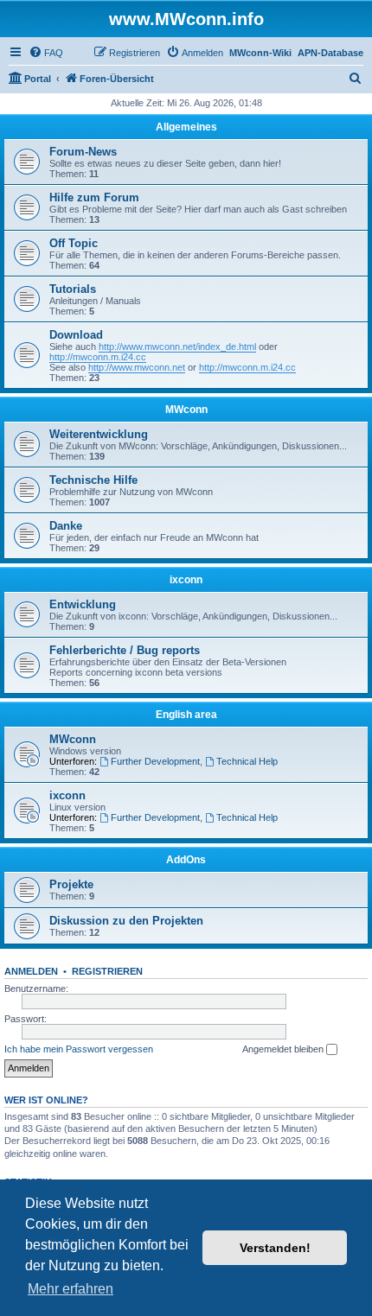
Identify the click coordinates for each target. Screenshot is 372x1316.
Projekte (71, 884)
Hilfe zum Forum (94, 197)
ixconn (186, 580)
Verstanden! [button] (275, 1248)
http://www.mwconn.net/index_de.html (177, 346)
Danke (65, 525)
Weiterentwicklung (98, 434)
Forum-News (83, 151)
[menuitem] (46, 52)
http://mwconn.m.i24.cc (97, 357)
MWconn (186, 410)
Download (76, 334)
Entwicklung (82, 604)
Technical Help (247, 761)
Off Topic (73, 243)
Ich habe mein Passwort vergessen (78, 1049)
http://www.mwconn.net (136, 367)
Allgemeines (186, 127)
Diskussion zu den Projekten (126, 920)
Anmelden (31, 971)
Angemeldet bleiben (284, 1049)
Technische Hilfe (93, 480)
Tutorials (72, 289)
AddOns (186, 860)
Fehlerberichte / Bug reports (124, 650)
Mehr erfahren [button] (70, 1288)
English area (186, 715)
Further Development (155, 761)
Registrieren (107, 971)
